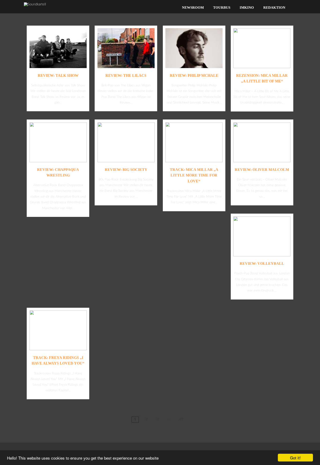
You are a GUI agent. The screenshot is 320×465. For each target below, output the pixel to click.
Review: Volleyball (262, 263)
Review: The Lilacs (125, 75)
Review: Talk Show (58, 75)
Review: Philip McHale (194, 75)
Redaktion (274, 7)
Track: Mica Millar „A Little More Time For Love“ (194, 175)
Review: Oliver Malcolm (262, 170)
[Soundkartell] (35, 4)
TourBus (221, 7)
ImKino (247, 7)
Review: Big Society (126, 170)
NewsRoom (193, 7)
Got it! (295, 458)
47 (181, 419)
